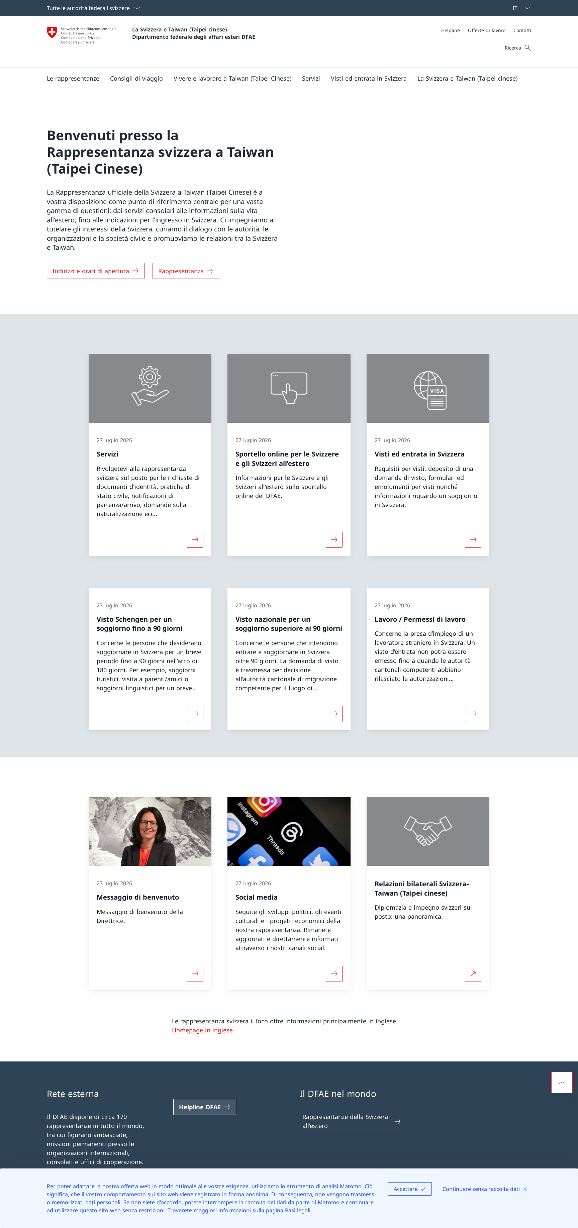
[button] (73, 78)
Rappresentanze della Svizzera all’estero (345, 1121)
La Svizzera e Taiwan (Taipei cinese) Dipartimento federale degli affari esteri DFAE (193, 33)
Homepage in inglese (202, 1030)
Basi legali (297, 1210)
